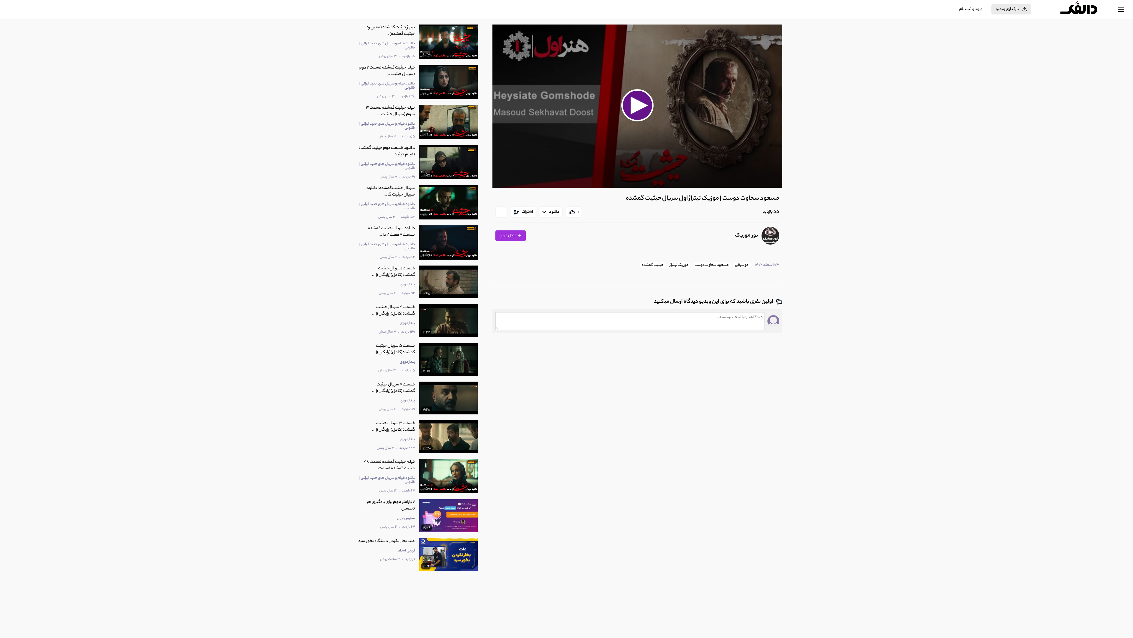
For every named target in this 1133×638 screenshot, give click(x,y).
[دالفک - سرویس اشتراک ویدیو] (1084, 9)
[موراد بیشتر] (501, 212)
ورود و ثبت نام (971, 9)
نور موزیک (746, 236)
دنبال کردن (508, 235)
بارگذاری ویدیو (1007, 9)
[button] (637, 105)
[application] (637, 106)
